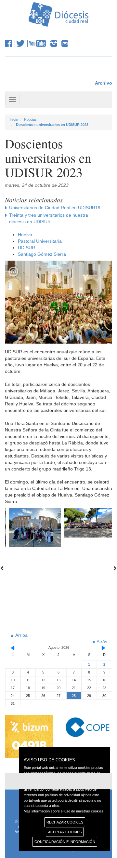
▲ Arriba (19, 635)
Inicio (14, 119)
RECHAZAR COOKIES (64, 822)
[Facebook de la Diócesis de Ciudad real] (10, 43)
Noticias (30, 119)
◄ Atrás (99, 641)
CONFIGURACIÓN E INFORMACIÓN (64, 842)
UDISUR (26, 247)
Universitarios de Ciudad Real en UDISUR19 (54, 207)
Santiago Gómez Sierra (42, 254)
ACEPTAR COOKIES (65, 832)
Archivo (103, 83)
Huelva (25, 234)
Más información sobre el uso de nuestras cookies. (64, 811)
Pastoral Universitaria (40, 241)
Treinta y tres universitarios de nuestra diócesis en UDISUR (48, 218)
